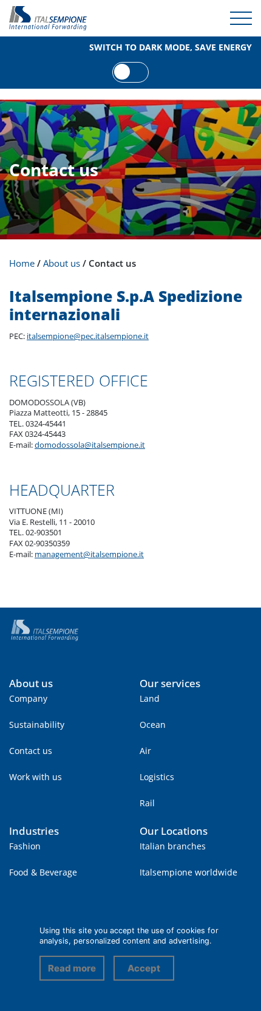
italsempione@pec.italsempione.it (88, 336)
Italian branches (173, 846)
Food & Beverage (43, 872)
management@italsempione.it (89, 554)
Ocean (153, 724)
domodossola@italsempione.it (90, 445)
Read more (72, 968)
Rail (147, 803)
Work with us (35, 777)
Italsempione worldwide (188, 872)
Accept (143, 968)
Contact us (30, 750)
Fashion (25, 846)
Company (28, 698)
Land (150, 698)
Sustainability (36, 724)
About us (31, 683)
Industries (34, 831)
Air (145, 750)
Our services (170, 683)
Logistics (157, 777)
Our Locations (174, 831)
